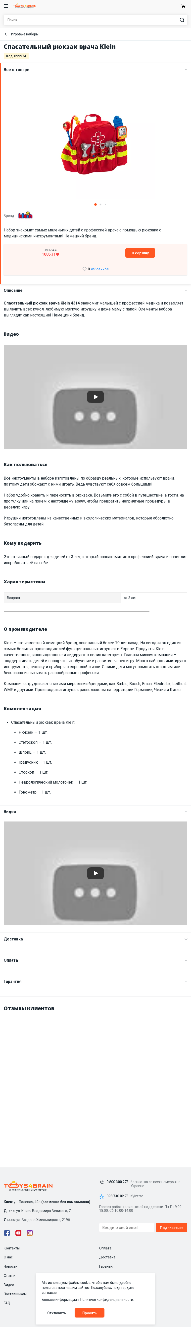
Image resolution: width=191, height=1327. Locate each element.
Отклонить (56, 1313)
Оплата (11, 960)
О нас (8, 1257)
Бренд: (10, 216)
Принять (89, 1313)
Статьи (9, 1276)
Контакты (12, 1248)
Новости (10, 1266)
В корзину (140, 253)
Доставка (13, 939)
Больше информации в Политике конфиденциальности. (88, 1300)
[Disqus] (95, 1079)
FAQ (7, 1303)
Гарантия (12, 981)
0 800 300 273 (117, 1182)
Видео (10, 811)
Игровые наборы (25, 34)
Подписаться (171, 1228)
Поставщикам (15, 1294)
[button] (95, 204)
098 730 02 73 (117, 1196)
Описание (13, 290)
